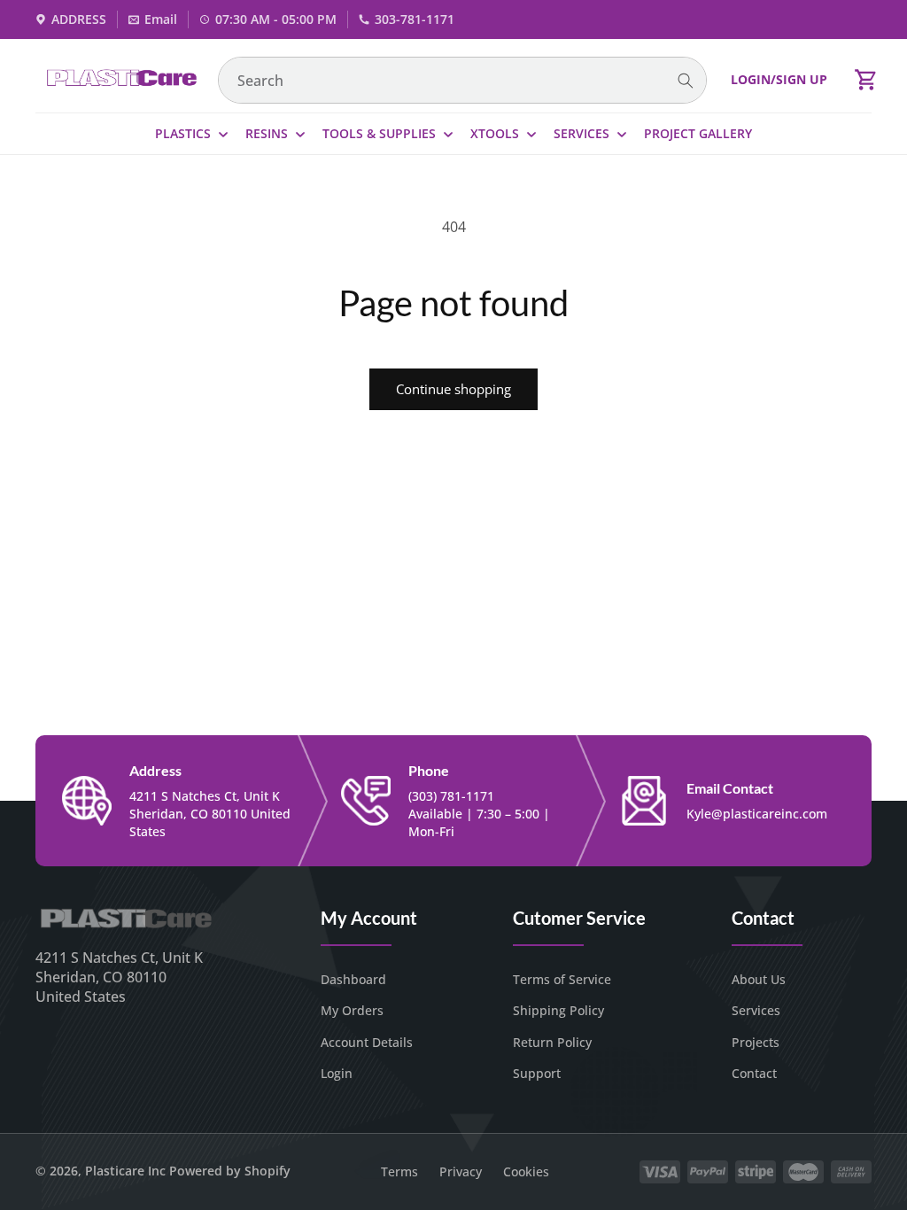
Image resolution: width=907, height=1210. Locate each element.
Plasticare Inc (125, 1170)
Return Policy (552, 1042)
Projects (755, 1042)
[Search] (685, 81)
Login (337, 1073)
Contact (754, 1073)
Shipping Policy (558, 1010)
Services (756, 1010)
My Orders (352, 1010)
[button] (866, 79)
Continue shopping (453, 389)
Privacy (460, 1171)
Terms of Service (562, 979)
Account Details (367, 1042)
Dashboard (353, 979)
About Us (759, 979)
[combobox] (462, 80)
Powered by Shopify (230, 1170)
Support (537, 1073)
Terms (399, 1171)
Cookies (526, 1171)
